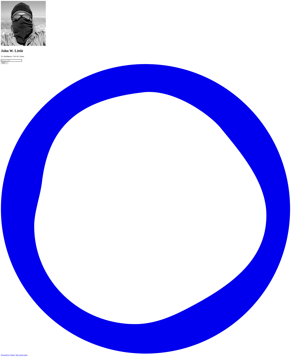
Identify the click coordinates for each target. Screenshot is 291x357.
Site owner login (21, 355)
